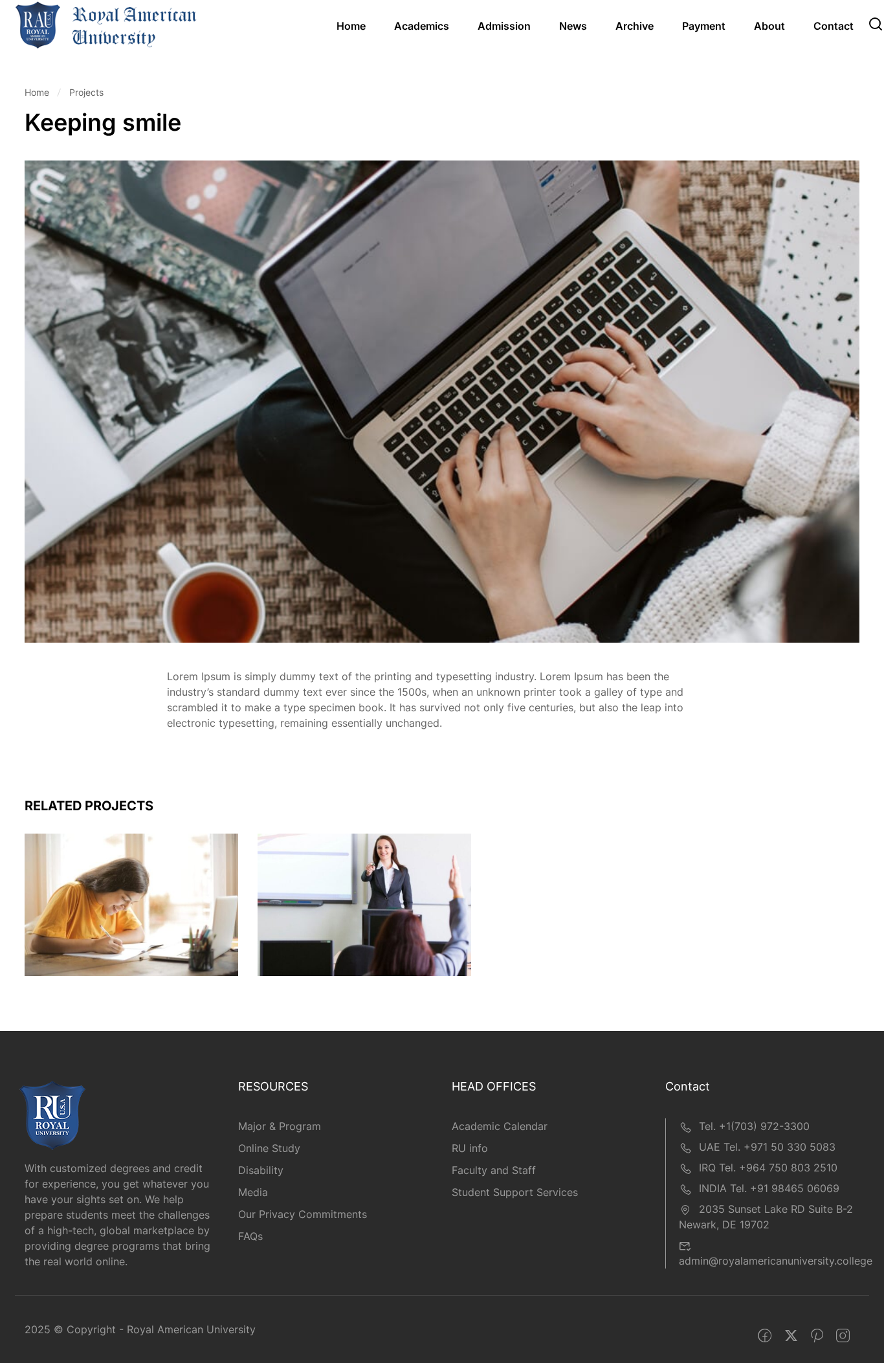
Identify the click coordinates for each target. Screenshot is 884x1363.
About (769, 25)
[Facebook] (764, 1336)
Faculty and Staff (494, 1170)
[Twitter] (791, 1336)
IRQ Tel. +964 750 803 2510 (768, 1167)
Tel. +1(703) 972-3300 (754, 1126)
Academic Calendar (499, 1126)
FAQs (250, 1236)
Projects (86, 92)
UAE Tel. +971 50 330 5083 (767, 1146)
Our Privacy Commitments (302, 1214)
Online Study (269, 1148)
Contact (833, 25)
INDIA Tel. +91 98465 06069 (769, 1188)
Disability (260, 1170)
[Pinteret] (817, 1336)
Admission (504, 25)
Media (253, 1192)
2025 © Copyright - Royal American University (140, 1329)
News (573, 25)
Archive (634, 25)
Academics (421, 25)
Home (351, 25)
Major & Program (279, 1126)
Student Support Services (515, 1192)
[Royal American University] (106, 23)
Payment (703, 25)
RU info (470, 1148)
